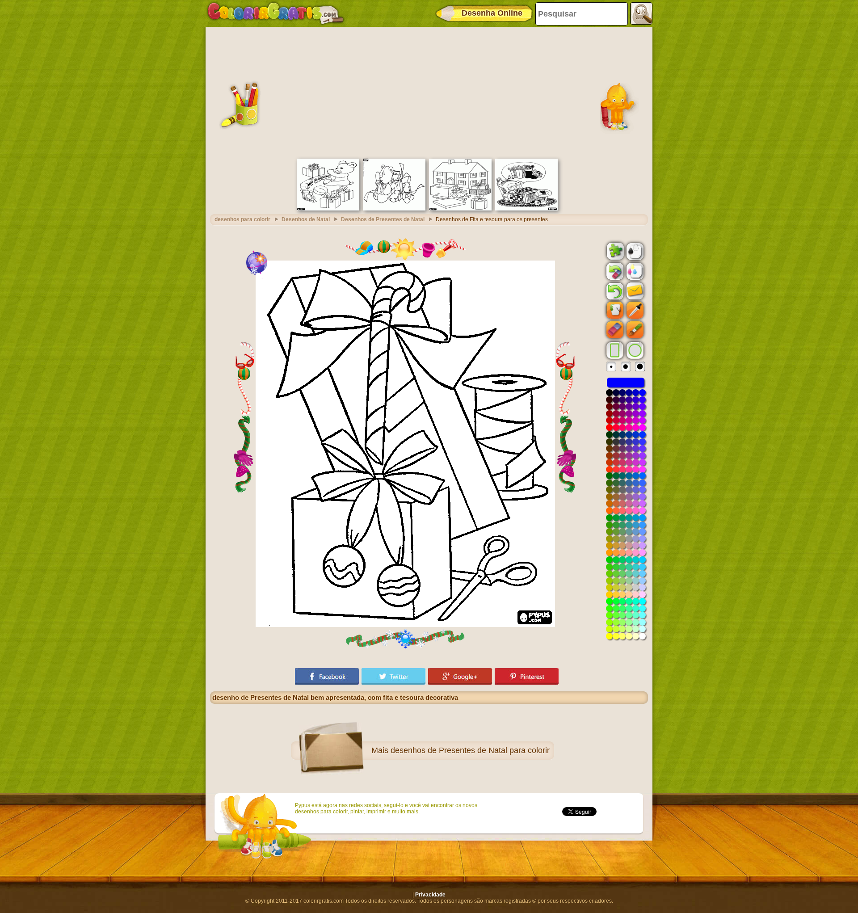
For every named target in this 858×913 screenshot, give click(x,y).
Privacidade (430, 895)
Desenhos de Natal (306, 219)
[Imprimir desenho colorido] (634, 270)
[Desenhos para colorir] (276, 13)
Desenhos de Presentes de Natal (383, 219)
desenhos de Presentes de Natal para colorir (470, 750)
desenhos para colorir (242, 219)
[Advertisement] (429, 91)
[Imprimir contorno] (634, 250)
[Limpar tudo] (614, 271)
